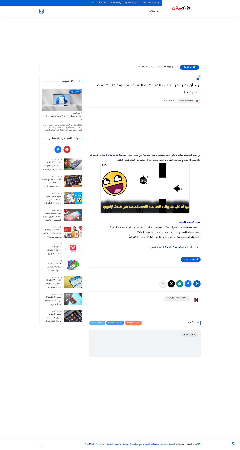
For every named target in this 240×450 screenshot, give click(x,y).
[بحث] (41, 11)
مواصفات (154, 11)
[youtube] (66, 149)
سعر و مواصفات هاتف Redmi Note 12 (160, 67)
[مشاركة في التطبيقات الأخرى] (163, 283)
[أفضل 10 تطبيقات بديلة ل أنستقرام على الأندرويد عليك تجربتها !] (73, 282)
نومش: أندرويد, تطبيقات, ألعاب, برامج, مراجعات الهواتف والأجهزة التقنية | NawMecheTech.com (129, 444)
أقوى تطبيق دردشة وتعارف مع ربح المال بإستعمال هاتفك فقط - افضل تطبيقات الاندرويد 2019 (52, 217)
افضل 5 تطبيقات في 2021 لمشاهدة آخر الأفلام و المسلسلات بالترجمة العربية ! (53, 301)
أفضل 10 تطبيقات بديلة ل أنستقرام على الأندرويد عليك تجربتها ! (53, 284)
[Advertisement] (120, 41)
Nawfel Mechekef (186, 101)
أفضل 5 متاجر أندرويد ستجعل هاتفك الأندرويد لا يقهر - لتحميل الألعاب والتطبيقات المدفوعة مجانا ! (52, 318)
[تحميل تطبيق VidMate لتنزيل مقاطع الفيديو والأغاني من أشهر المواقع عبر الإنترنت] (73, 248)
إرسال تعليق (190, 335)
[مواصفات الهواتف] (41, 444)
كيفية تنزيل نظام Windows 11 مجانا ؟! (63, 118)
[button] (188, 283)
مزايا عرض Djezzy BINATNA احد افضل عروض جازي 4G (52, 233)
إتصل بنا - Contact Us (150, 3)
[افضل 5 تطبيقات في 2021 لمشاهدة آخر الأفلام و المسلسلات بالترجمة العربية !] (73, 299)
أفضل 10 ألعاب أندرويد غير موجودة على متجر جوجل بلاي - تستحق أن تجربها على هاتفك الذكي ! (52, 167)
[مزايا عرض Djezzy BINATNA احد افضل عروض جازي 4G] (73, 232)
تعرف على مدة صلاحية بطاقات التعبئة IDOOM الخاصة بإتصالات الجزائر (54, 268)
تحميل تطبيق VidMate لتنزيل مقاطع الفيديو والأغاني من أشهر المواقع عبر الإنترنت (52, 251)
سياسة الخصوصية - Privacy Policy (124, 3)
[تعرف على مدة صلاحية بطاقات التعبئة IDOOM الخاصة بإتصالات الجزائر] (73, 265)
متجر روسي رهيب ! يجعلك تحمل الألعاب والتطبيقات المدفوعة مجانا (52, 200)
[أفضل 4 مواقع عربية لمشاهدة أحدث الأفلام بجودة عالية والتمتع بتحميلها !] (73, 181)
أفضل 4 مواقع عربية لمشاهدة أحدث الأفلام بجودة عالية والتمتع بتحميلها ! (52, 183)
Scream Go (112, 155)
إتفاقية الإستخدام (99, 3)
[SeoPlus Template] (199, 444)
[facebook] (57, 149)
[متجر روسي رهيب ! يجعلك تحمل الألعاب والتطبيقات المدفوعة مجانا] (73, 198)
